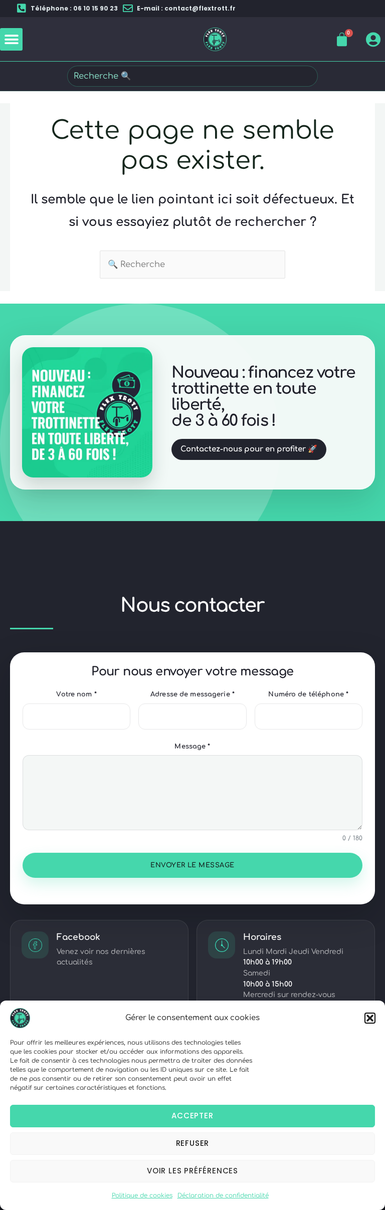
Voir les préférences (192, 1170)
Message (192, 746)
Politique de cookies (142, 1195)
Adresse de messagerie (192, 694)
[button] (370, 1018)
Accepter (192, 1115)
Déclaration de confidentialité (223, 1195)
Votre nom (76, 694)
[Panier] (342, 39)
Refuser (193, 1143)
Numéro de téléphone (308, 694)
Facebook (78, 937)
